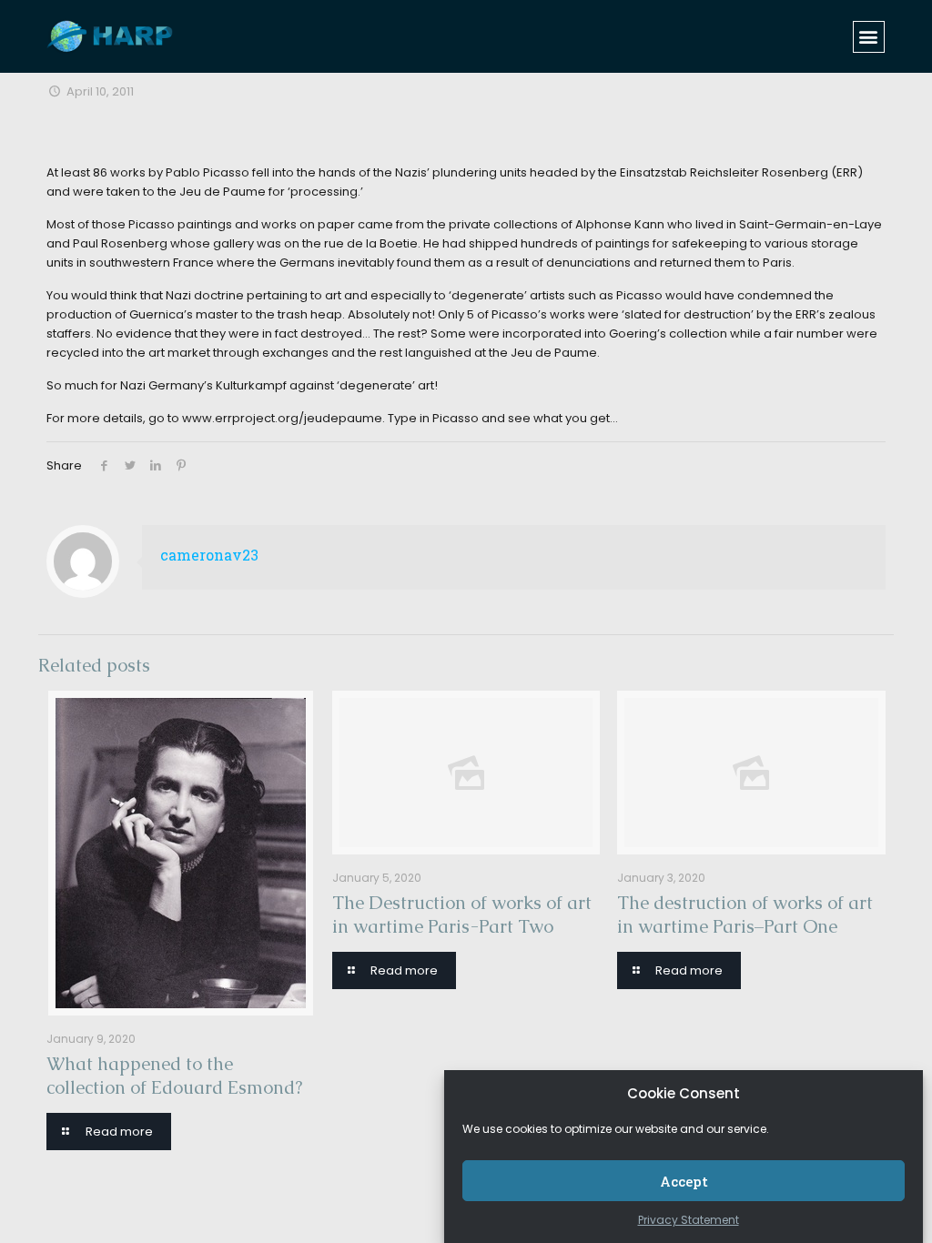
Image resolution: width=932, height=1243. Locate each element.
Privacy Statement (688, 1220)
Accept (684, 1181)
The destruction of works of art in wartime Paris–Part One (745, 914)
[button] (869, 37)
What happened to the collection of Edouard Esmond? (174, 1075)
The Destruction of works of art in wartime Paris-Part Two (462, 914)
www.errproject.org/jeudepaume (282, 418)
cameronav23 (209, 554)
